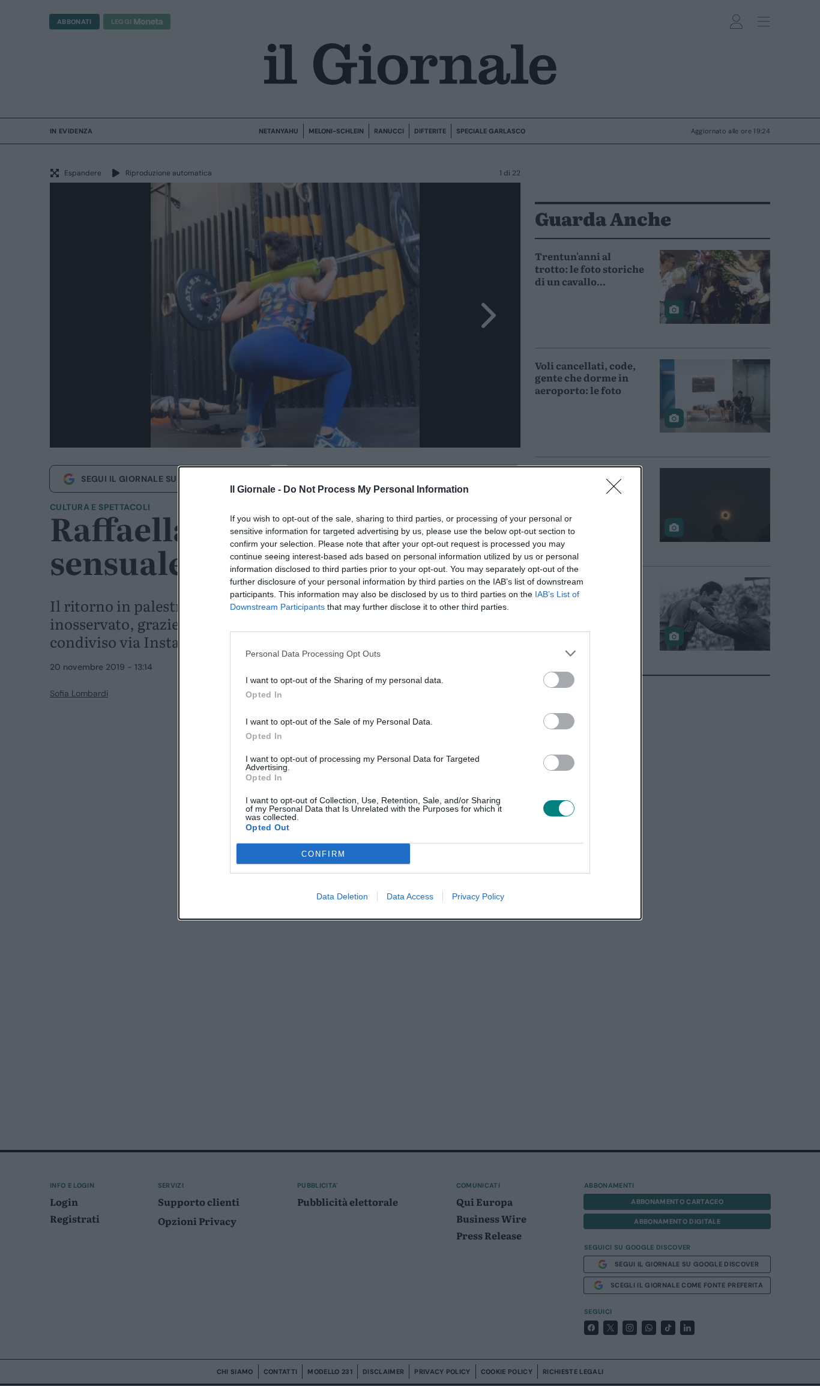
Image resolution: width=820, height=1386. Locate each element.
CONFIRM (323, 854)
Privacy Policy (478, 896)
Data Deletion (342, 896)
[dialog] (410, 693)
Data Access (410, 896)
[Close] (617, 490)
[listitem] (410, 653)
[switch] (558, 680)
